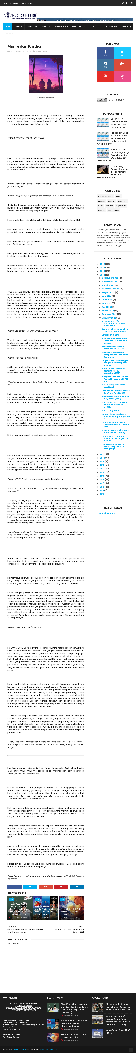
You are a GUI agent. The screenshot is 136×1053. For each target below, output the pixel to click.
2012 (102, 487)
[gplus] (127, 3)
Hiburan (9, 33)
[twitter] (123, 3)
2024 (102, 267)
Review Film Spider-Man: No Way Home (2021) (115, 397)
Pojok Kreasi (79, 27)
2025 (102, 264)
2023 (102, 271)
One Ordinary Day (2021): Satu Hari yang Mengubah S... (116, 416)
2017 (102, 468)
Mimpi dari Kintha (110, 335)
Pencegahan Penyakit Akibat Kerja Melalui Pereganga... (113, 446)
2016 (102, 472)
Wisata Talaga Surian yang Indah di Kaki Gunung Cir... (116, 431)
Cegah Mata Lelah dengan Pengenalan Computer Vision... (115, 362)
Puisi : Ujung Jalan (111, 410)
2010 (102, 494)
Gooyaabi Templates (48, 1050)
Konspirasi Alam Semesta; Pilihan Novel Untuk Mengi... (115, 404)
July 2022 (107, 296)
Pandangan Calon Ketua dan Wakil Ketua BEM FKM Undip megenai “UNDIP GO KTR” (113, 138)
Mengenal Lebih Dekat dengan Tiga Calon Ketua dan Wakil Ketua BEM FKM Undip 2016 (113, 155)
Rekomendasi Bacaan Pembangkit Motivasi (113, 347)
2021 (102, 454)
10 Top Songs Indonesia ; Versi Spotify (114, 386)
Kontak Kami (27, 3)
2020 (102, 458)
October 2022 (109, 285)
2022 (102, 275)
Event (118, 196)
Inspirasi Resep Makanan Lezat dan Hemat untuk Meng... (114, 340)
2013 (102, 483)
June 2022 (107, 299)
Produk (126, 27)
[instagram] (131, 3)
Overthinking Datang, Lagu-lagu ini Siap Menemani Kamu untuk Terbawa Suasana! (113, 172)
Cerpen (38, 51)
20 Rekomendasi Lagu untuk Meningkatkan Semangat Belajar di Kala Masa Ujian (119, 1007)
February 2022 (109, 314)
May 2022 (107, 303)
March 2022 (108, 310)
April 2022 (107, 307)
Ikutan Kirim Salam (106, 513)
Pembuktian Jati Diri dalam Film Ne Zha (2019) (70, 912)
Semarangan (61, 27)
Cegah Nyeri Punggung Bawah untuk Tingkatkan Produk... (115, 438)
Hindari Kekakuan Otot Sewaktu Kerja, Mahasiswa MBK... (113, 370)
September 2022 (110, 288)
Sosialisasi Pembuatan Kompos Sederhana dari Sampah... (115, 354)
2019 (102, 461)
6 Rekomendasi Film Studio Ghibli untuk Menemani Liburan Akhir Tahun (44, 910)
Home (5, 3)
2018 (102, 465)
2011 (102, 490)
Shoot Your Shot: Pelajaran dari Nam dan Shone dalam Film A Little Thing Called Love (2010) (18, 909)
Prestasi (46, 27)
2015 (102, 476)
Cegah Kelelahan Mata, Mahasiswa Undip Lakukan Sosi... (116, 424)
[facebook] (119, 3)
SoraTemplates (19, 1050)
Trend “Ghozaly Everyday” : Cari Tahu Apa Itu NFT (116, 391)
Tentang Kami (14, 3)
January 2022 (109, 318)
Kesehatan (32, 27)
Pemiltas (109, 206)
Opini (92, 27)
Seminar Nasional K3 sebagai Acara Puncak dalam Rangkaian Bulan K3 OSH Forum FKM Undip (118, 1020)
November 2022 (110, 281)
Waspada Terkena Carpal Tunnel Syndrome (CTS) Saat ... (115, 379)
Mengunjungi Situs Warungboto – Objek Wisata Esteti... (113, 323)
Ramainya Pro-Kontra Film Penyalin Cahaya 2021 (115, 330)
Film (11, 900)
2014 (102, 479)
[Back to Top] (131, 1050)
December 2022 (110, 278)
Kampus (18, 27)
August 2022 (108, 292)
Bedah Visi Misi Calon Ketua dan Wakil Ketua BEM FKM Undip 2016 (119, 123)
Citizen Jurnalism (108, 27)
